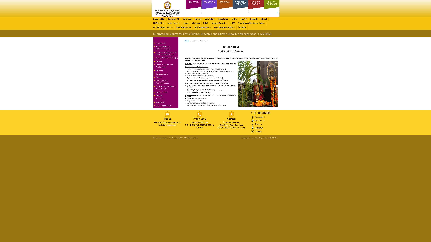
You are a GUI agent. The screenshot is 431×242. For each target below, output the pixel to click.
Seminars (198, 19)
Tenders (234, 19)
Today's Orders (223, 19)
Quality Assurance (271, 3)
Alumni (186, 23)
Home (186, 41)
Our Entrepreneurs (163, 106)
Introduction (161, 43)
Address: (231, 118)
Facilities (159, 70)
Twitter (257, 124)
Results (159, 95)
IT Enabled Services (240, 3)
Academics (209, 2)
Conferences (187, 19)
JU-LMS (205, 23)
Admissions (196, 23)
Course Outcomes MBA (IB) (167, 58)
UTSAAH (264, 19)
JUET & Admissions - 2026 (162, 27)
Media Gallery (209, 19)
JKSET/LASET (157, 23)
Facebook (258, 117)
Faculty (159, 61)
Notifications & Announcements (162, 81)
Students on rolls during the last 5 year (165, 87)
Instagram (258, 127)
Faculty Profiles (172, 23)
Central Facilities (159, 19)
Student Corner (256, 3)
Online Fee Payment (218, 23)
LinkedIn (258, 131)
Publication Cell (173, 19)
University (193, 2)
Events (158, 77)
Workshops (160, 102)
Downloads (253, 19)
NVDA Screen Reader (202, 27)
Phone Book (199, 118)
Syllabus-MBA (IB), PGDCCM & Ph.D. (163, 47)
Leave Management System (223, 27)
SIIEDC (232, 23)
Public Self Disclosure (183, 27)
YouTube (258, 120)
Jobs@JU (244, 19)
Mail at (167, 118)
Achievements (161, 92)
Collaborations (162, 74)
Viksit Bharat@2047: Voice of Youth (250, 23)
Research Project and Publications (164, 66)
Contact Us (242, 27)
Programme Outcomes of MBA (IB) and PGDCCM (166, 53)
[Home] (167, 6)
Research (225, 2)
